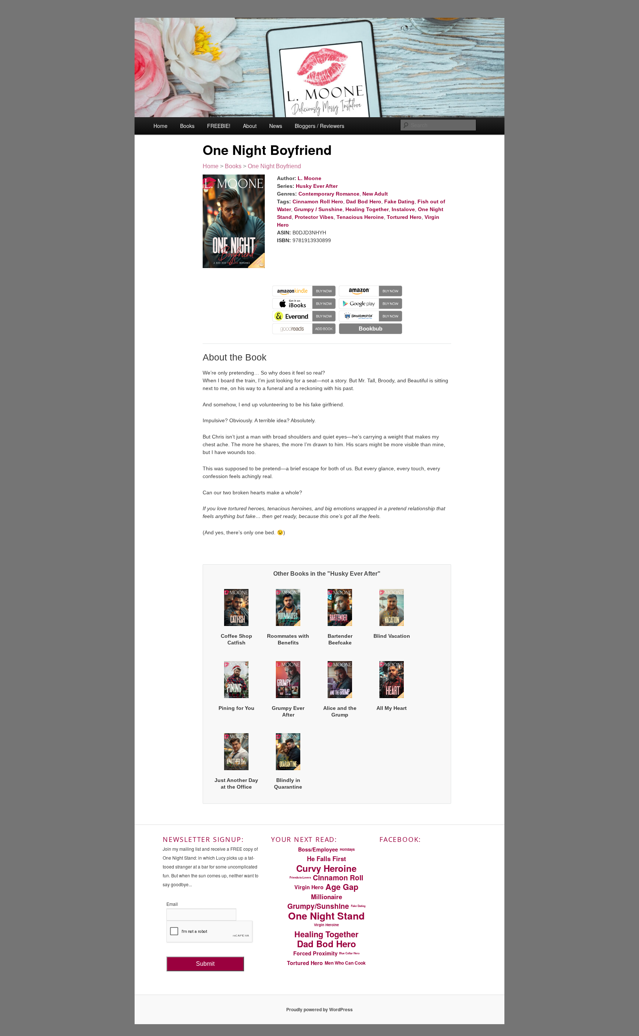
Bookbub (370, 328)
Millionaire (326, 896)
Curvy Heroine (326, 868)
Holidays (347, 849)
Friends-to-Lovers (300, 877)
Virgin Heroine (326, 924)
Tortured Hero (404, 217)
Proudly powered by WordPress (319, 1009)
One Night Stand (326, 915)
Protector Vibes (314, 217)
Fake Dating (399, 201)
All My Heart (391, 708)
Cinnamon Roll (338, 878)
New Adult (375, 194)
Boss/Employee (318, 849)
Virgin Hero (309, 887)
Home (160, 125)
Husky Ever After (317, 186)
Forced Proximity (315, 953)
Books (187, 125)
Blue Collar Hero (349, 953)
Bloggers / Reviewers (319, 125)
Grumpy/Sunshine (318, 906)
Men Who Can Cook (345, 962)
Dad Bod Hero (363, 201)
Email (172, 904)
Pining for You (236, 708)
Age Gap (341, 887)
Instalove (403, 209)
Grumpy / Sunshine (318, 209)
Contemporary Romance (328, 194)
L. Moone (309, 178)
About (250, 125)
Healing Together (367, 209)
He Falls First (326, 858)
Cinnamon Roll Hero (318, 201)
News (275, 125)
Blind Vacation (391, 636)
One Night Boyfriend (274, 166)
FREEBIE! (218, 125)
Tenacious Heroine (360, 217)
